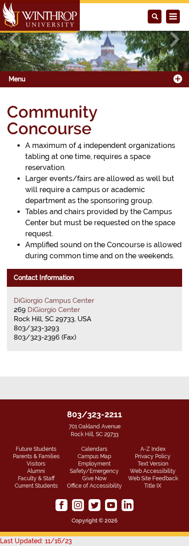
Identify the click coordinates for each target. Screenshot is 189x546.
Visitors (36, 464)
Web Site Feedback (153, 478)
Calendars (94, 449)
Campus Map (94, 456)
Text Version (153, 464)
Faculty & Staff (36, 478)
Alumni (36, 471)
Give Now (94, 478)
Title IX (152, 486)
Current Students (36, 486)
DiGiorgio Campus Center (54, 300)
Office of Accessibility (94, 486)
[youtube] (111, 505)
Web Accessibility (153, 471)
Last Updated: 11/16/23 (36, 541)
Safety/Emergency (94, 471)
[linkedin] (127, 505)
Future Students (36, 449)
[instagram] (78, 505)
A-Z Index (153, 449)
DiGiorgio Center (54, 310)
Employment (94, 464)
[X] (94, 505)
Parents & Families (36, 456)
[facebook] (61, 505)
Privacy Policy (153, 456)
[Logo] (40, 16)
